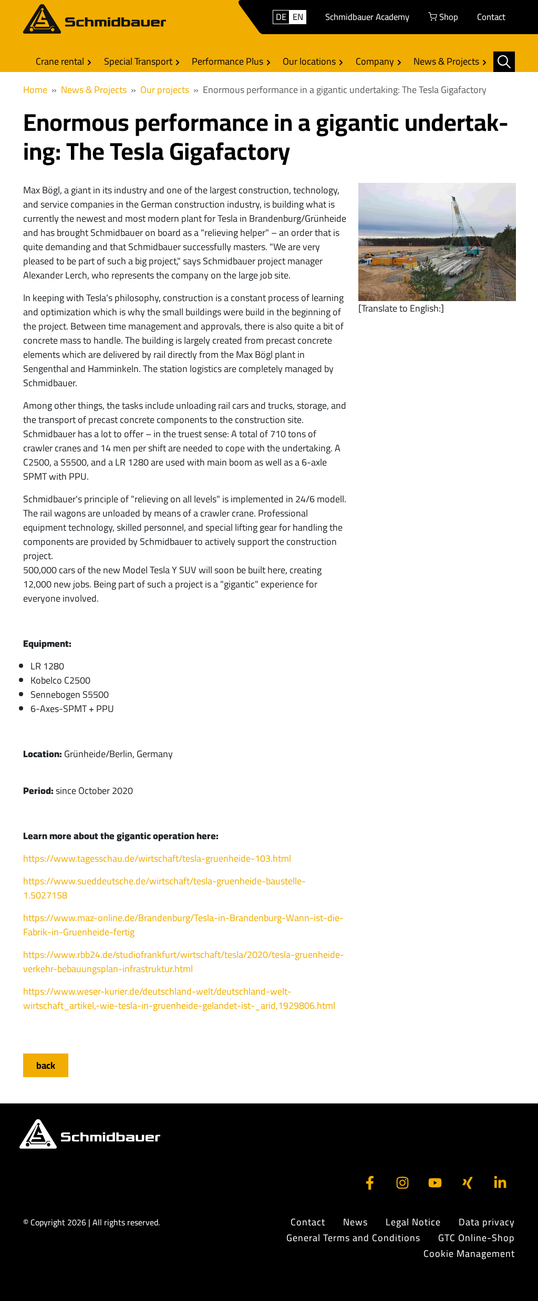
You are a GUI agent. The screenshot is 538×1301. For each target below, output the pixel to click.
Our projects (164, 89)
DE (281, 17)
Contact (491, 16)
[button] (504, 61)
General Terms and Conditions (353, 1238)
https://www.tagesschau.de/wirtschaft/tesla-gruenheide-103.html (157, 858)
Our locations (310, 61)
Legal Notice (413, 1222)
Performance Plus (228, 61)
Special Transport (139, 61)
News (355, 1222)
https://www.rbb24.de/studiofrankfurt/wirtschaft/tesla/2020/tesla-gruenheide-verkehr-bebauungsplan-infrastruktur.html (183, 961)
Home (35, 89)
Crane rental (61, 61)
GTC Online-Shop (476, 1238)
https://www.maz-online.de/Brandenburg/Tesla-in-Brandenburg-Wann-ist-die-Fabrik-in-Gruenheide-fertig (183, 925)
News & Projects (447, 61)
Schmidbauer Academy (367, 16)
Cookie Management (469, 1254)
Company (376, 61)
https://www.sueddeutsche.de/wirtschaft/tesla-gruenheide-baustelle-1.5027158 (164, 888)
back (45, 1065)
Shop (447, 16)
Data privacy (487, 1222)
